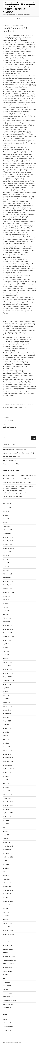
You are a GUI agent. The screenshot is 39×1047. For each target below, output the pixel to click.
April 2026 (6, 522)
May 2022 (6, 695)
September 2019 (8, 813)
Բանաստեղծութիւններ (11, 464)
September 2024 (8, 592)
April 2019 (6, 831)
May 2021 (6, 739)
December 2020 (8, 758)
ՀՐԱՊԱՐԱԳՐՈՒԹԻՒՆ (27, 405)
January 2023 (7, 666)
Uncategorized (7, 945)
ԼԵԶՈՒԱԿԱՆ (7, 986)
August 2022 (7, 684)
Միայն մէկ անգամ (9, 460)
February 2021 (7, 750)
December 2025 (8, 537)
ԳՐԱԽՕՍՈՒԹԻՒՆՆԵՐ (10, 964)
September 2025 (8, 548)
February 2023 (7, 662)
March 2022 (6, 702)
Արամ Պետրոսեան (9, 475)
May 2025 (6, 563)
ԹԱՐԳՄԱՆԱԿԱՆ (8, 975)
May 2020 (6, 783)
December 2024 (8, 581)
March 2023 (7, 658)
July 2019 (6, 820)
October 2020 (7, 765)
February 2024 (7, 618)
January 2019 (7, 842)
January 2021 (7, 754)
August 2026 (7, 508)
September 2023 (8, 636)
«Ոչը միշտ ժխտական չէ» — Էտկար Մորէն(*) (18, 453)
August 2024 (7, 596)
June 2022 (6, 691)
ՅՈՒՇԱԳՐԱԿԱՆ (8, 1004)
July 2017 (6, 908)
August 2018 (7, 861)
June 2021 (6, 736)
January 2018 (7, 886)
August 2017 (7, 905)
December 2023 (8, 625)
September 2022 (8, 680)
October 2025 (7, 544)
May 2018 (6, 872)
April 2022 (6, 699)
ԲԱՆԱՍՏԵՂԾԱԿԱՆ (9, 960)
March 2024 (7, 614)
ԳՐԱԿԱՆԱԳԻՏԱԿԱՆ (10, 967)
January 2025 (7, 578)
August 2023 (7, 640)
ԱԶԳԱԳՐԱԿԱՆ (8, 949)
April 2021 (6, 743)
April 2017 (6, 916)
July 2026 (6, 511)
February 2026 (7, 530)
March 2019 (6, 835)
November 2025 (8, 541)
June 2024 (6, 603)
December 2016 (8, 930)
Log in (5, 1019)
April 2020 (6, 787)
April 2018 (6, 875)
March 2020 (7, 791)
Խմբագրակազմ (18, 25)
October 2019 (7, 809)
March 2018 (6, 879)
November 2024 (8, 585)
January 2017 (7, 927)
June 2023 (6, 647)
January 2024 (7, 622)
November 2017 (8, 894)
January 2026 (7, 533)
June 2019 (6, 824)
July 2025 (6, 555)
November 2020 (8, 761)
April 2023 (6, 655)
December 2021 (8, 714)
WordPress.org (7, 1030)
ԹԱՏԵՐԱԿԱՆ (7, 971)
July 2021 (6, 732)
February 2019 (7, 839)
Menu (20, 19)
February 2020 (7, 794)
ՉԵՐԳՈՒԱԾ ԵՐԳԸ (25, 479)
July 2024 (6, 600)
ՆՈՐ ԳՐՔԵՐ (7, 1008)
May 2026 (6, 519)
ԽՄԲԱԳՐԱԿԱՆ (8, 993)
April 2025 (6, 566)
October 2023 (7, 633)
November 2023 (8, 629)
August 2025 (7, 552)
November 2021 (8, 717)
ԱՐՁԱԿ (7, 405)
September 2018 (8, 857)
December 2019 (8, 802)
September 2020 (8, 769)
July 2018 (6, 864)
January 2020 (7, 798)
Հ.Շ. (4, 486)
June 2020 (6, 780)
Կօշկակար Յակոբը (24, 482)
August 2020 (7, 772)
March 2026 (7, 526)
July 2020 (6, 776)
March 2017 (6, 919)
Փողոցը (20, 496)
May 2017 (6, 912)
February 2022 (7, 706)
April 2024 (6, 611)
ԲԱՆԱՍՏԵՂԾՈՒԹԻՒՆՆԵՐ (11, 457)
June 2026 (6, 515)
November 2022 (8, 673)
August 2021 (7, 728)
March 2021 (6, 747)
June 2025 (6, 559)
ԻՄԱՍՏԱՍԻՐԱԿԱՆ (9, 982)
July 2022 (6, 688)
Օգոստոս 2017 (23, 407)
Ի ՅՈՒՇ (5, 978)
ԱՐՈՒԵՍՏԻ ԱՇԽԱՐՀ (10, 956)
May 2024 (6, 607)
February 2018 (7, 883)
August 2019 (7, 816)
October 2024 (7, 588)
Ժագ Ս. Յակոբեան (11, 407)
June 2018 (6, 868)
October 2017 (7, 897)
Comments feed (8, 1026)
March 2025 (7, 570)
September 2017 (8, 901)
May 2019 (6, 827)
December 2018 (8, 846)
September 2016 (8, 934)
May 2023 (6, 651)
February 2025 (7, 574)
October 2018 (7, 853)
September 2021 (8, 725)
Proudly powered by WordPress (12, 1042)
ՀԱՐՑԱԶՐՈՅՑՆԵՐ (9, 997)
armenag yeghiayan (9, 482)
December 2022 (8, 669)
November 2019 (8, 805)
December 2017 (8, 890)
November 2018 (8, 850)
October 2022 (7, 677)
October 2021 (7, 721)
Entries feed (7, 1023)
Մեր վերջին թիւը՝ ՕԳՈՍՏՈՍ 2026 (14, 449)
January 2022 (7, 710)
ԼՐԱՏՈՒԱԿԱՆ (15, 405)
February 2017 (7, 923)
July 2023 (6, 644)
